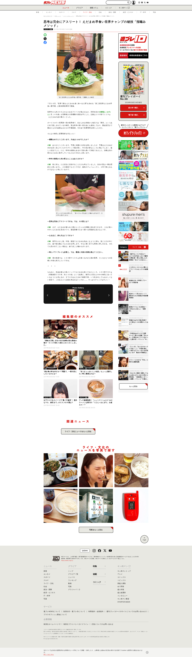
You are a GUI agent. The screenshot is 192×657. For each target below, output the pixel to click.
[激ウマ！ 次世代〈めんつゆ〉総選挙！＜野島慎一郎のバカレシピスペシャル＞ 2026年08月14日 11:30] (61, 506)
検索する (128, 3)
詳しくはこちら (49, 654)
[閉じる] (147, 652)
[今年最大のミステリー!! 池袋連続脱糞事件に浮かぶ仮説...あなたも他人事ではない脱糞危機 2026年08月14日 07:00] (96, 506)
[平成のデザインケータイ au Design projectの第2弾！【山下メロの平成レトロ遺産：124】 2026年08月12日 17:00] (131, 506)
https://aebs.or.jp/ (67, 560)
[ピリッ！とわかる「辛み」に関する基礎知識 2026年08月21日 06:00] (96, 470)
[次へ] (108, 295)
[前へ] (47, 295)
